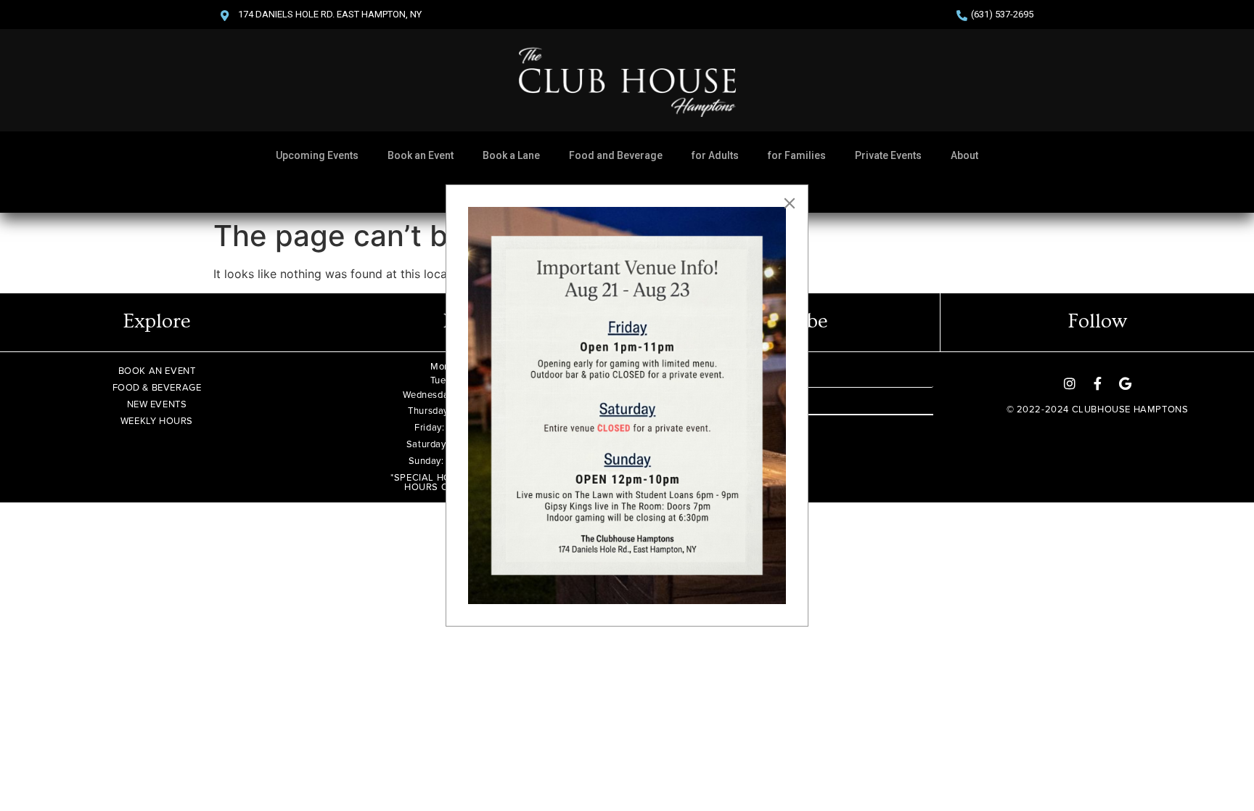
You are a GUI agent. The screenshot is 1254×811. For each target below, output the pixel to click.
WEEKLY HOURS (156, 421)
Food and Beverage (616, 155)
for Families (797, 155)
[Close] (789, 203)
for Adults (715, 155)
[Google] (1124, 383)
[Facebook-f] (1097, 383)
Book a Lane (511, 155)
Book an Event (421, 155)
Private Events (888, 155)
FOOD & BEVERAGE (157, 387)
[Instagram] (1069, 383)
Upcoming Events (317, 155)
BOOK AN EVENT (157, 371)
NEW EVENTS (157, 404)
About (964, 155)
